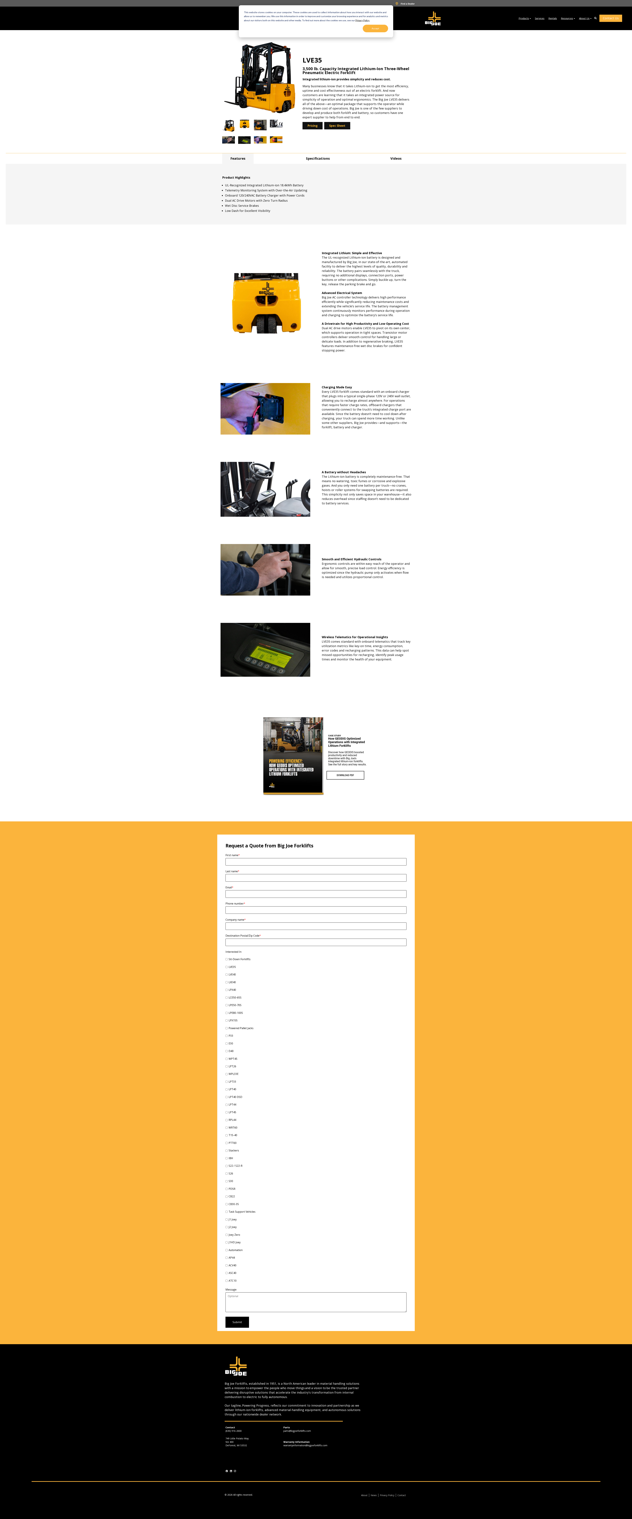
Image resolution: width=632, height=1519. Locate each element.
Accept (375, 28)
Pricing (312, 126)
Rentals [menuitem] (552, 18)
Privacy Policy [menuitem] (387, 1495)
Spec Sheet (337, 126)
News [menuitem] (374, 1495)
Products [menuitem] (524, 18)
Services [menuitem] (539, 18)
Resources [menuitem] (567, 18)
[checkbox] (316, 1120)
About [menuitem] (364, 1495)
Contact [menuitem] (401, 1495)
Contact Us (611, 18)
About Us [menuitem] (584, 18)
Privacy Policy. (362, 20)
